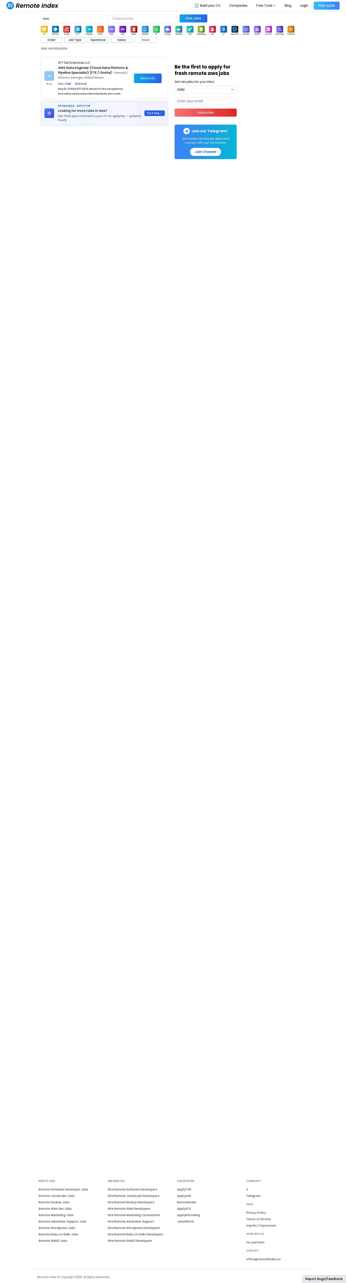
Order (51, 40)
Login (304, 5)
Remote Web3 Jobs (53, 1241)
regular (81, 84)
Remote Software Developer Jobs (63, 1189)
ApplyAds (184, 1196)
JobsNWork (185, 1221)
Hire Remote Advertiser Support (131, 1221)
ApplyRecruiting (188, 1215)
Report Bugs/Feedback (324, 1279)
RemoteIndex (186, 1202)
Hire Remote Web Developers (129, 1209)
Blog (288, 5)
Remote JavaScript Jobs (56, 1196)
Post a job (327, 5)
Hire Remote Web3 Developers (130, 1241)
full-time (64, 84)
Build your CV (210, 5)
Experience (98, 40)
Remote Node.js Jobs (54, 1202)
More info (147, 78)
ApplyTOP (184, 1189)
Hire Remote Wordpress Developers (134, 1228)
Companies (238, 5)
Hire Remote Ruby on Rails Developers (135, 1234)
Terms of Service (258, 1219)
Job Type (74, 40)
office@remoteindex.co (263, 1259)
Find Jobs (193, 18)
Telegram (253, 1196)
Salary (122, 40)
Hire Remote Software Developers (132, 1189)
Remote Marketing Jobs (56, 1215)
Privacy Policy (256, 1213)
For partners (255, 1242)
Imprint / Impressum (261, 1225)
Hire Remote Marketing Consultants (134, 1215)
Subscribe (205, 112)
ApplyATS (184, 1209)
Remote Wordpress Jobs (57, 1228)
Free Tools (264, 5)
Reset (146, 40)
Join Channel (205, 151)
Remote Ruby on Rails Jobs (58, 1234)
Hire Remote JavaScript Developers (133, 1196)
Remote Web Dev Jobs (55, 1209)
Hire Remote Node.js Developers (131, 1202)
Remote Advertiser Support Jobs (62, 1221)
